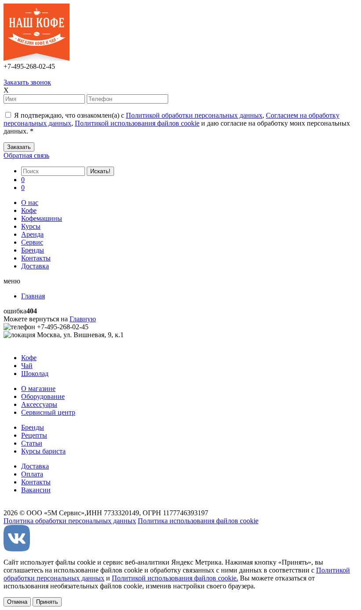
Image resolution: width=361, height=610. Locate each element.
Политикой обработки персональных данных (194, 115)
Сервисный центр (48, 412)
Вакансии (36, 490)
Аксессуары (39, 404)
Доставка (35, 266)
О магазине (38, 388)
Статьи (31, 443)
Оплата (32, 474)
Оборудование (43, 396)
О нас (29, 202)
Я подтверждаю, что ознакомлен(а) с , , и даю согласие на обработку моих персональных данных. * (177, 123)
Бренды (32, 250)
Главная (33, 296)
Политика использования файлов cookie (198, 520)
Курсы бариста (43, 451)
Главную (83, 319)
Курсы (31, 226)
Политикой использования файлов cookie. (175, 578)
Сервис (32, 242)
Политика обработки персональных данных (70, 520)
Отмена (17, 602)
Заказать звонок (27, 82)
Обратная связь (26, 155)
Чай (27, 365)
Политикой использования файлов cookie (137, 123)
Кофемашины (41, 218)
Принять (47, 602)
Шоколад (34, 373)
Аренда (32, 234)
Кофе (29, 210)
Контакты (36, 258)
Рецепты (34, 435)
